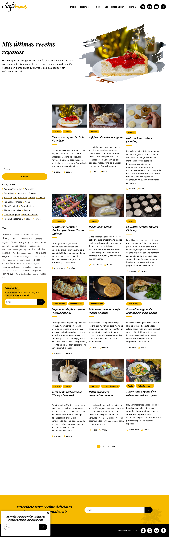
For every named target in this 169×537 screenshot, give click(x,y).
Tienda (132, 7)
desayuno (35, 234)
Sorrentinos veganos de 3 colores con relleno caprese (142, 393)
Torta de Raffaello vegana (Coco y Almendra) (67, 393)
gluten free (33, 242)
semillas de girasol (10, 270)
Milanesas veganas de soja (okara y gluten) (104, 310)
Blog (98, 7)
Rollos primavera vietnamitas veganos (101, 393)
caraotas (25, 234)
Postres (56, 131)
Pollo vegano (9, 260)
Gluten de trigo (18, 242)
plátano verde (39, 256)
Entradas (94, 386)
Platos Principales (110, 386)
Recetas (84, 7)
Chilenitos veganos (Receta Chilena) (142, 228)
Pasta (130, 386)
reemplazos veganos (32, 267)
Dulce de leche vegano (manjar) (139, 139)
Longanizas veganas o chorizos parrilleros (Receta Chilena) (68, 230)
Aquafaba (7, 234)
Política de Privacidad (127, 530)
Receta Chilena (76, 304)
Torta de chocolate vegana (27, 274)
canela (16, 234)
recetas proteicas (11, 267)
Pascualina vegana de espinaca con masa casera (141, 310)
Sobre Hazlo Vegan (114, 7)
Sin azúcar (24, 270)
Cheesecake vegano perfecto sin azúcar (68, 138)
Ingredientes (58, 221)
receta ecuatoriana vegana (28, 263)
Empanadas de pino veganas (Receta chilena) (68, 310)
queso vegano (23, 260)
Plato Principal (59, 304)
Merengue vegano (21, 249)
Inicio (73, 7)
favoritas (9, 238)
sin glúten (37, 270)
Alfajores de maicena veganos (106, 137)
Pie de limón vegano (100, 226)
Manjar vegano (19, 246)
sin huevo (8, 273)
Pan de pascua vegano (23, 253)
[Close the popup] (48, 513)
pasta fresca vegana (22, 256)
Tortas (67, 131)
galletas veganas (25, 239)
